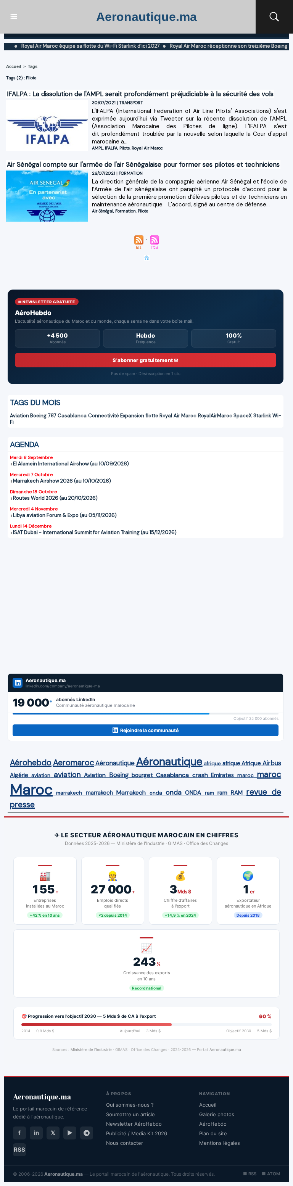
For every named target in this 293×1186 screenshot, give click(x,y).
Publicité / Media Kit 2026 (136, 1133)
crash (200, 775)
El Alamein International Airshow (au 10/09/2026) (71, 463)
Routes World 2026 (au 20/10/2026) (55, 498)
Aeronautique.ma (146, 17)
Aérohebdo (31, 762)
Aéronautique (115, 763)
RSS (19, 1149)
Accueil (13, 66)
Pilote (124, 148)
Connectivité (103, 415)
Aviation (19, 415)
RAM (237, 793)
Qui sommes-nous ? (130, 1105)
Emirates (222, 775)
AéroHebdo (213, 1124)
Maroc (31, 789)
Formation (125, 211)
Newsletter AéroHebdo (134, 1124)
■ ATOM (271, 1173)
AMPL (97, 148)
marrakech (69, 793)
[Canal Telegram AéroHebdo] (86, 1132)
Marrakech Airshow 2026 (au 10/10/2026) (62, 481)
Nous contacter (124, 1143)
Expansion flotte (139, 415)
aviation (40, 775)
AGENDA (24, 444)
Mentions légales (219, 1143)
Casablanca (72, 415)
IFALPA (111, 148)
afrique (212, 763)
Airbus (271, 763)
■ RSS (249, 1173)
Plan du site (213, 1133)
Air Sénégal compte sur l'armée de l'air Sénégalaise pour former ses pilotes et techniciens (143, 164)
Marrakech (131, 793)
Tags (32, 66)
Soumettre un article (130, 1114)
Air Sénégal (102, 211)
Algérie (19, 775)
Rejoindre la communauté (149, 730)
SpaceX (242, 415)
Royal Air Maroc (147, 148)
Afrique (251, 763)
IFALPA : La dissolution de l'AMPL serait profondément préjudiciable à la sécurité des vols (140, 94)
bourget (142, 775)
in (36, 1132)
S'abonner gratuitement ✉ (145, 360)
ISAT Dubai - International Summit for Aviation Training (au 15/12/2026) (95, 532)
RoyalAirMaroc (215, 415)
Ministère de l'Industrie (91, 1049)
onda (156, 793)
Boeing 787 (43, 415)
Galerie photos (216, 1114)
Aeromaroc (73, 762)
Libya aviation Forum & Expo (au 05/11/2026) (65, 515)
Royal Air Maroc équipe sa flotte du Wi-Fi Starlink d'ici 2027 (72, 46)
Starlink (262, 415)
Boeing (119, 775)
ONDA (193, 793)
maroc (245, 775)
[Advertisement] (145, 600)
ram (209, 793)
